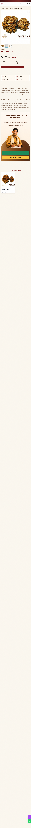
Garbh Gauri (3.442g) (5, 189)
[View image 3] (10, 46)
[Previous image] (2, 27)
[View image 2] (6, 46)
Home (2, 8)
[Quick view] (14, 177)
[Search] (25, 4)
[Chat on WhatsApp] (29, 821)
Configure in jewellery (16, 70)
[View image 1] (2, 46)
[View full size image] (29, 12)
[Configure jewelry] (14, 179)
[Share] (29, 67)
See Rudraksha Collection (15, 157)
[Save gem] (26, 67)
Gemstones (6, 8)
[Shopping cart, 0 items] (27, 4)
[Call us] (29, 817)
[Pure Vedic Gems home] (5, 4)
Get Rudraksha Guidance (15, 152)
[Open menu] (29, 4)
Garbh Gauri (11, 8)
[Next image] (29, 27)
